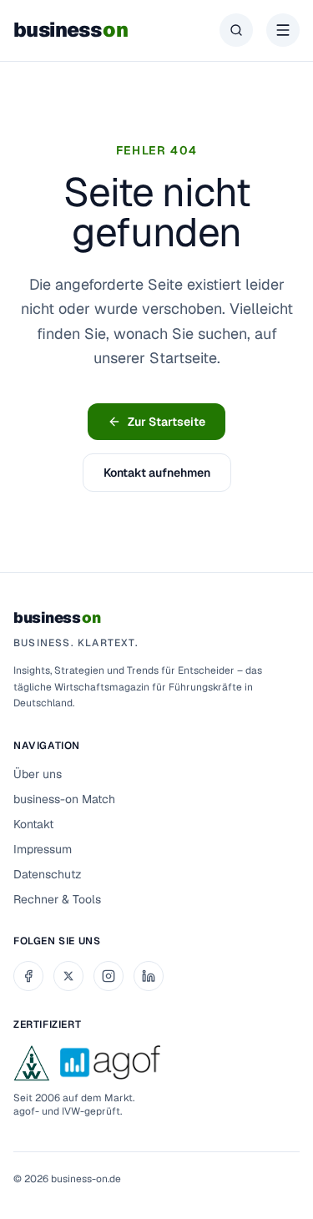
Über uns (37, 773)
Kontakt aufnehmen (156, 472)
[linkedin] (149, 976)
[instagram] (108, 976)
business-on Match (64, 799)
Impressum (42, 849)
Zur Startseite (166, 421)
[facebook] (28, 976)
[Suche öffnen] (236, 30)
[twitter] (68, 976)
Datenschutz (47, 874)
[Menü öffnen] (283, 30)
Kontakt (33, 824)
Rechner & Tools (57, 899)
